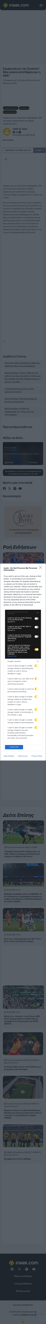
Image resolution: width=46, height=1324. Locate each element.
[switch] (37, 618)
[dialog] (23, 662)
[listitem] (23, 612)
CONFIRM (14, 747)
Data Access (23, 756)
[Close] (41, 568)
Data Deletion (9, 756)
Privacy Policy (37, 756)
